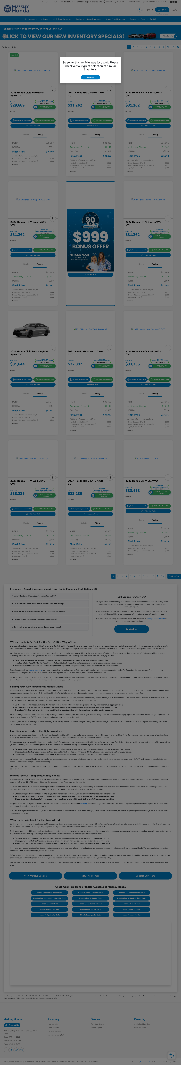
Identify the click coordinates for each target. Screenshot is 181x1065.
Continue (90, 77)
